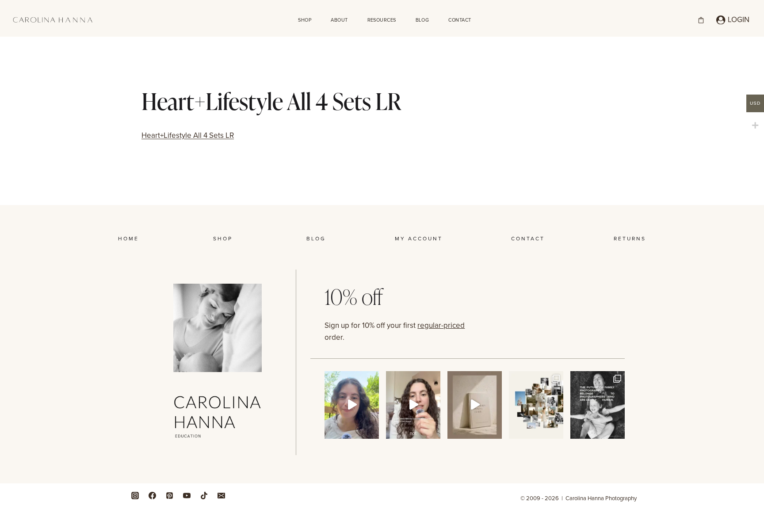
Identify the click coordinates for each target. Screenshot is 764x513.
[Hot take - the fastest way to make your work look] (352, 405)
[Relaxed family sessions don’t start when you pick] (413, 405)
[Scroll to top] (755, 445)
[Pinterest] (169, 495)
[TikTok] (203, 495)
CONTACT (459, 19)
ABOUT (339, 19)
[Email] (221, 495)
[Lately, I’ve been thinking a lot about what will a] (597, 405)
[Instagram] (134, 495)
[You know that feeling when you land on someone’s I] (536, 405)
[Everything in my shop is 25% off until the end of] (474, 405)
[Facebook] (152, 495)
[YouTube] (186, 495)
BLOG (422, 19)
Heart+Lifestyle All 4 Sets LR (187, 135)
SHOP (304, 19)
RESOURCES (381, 19)
